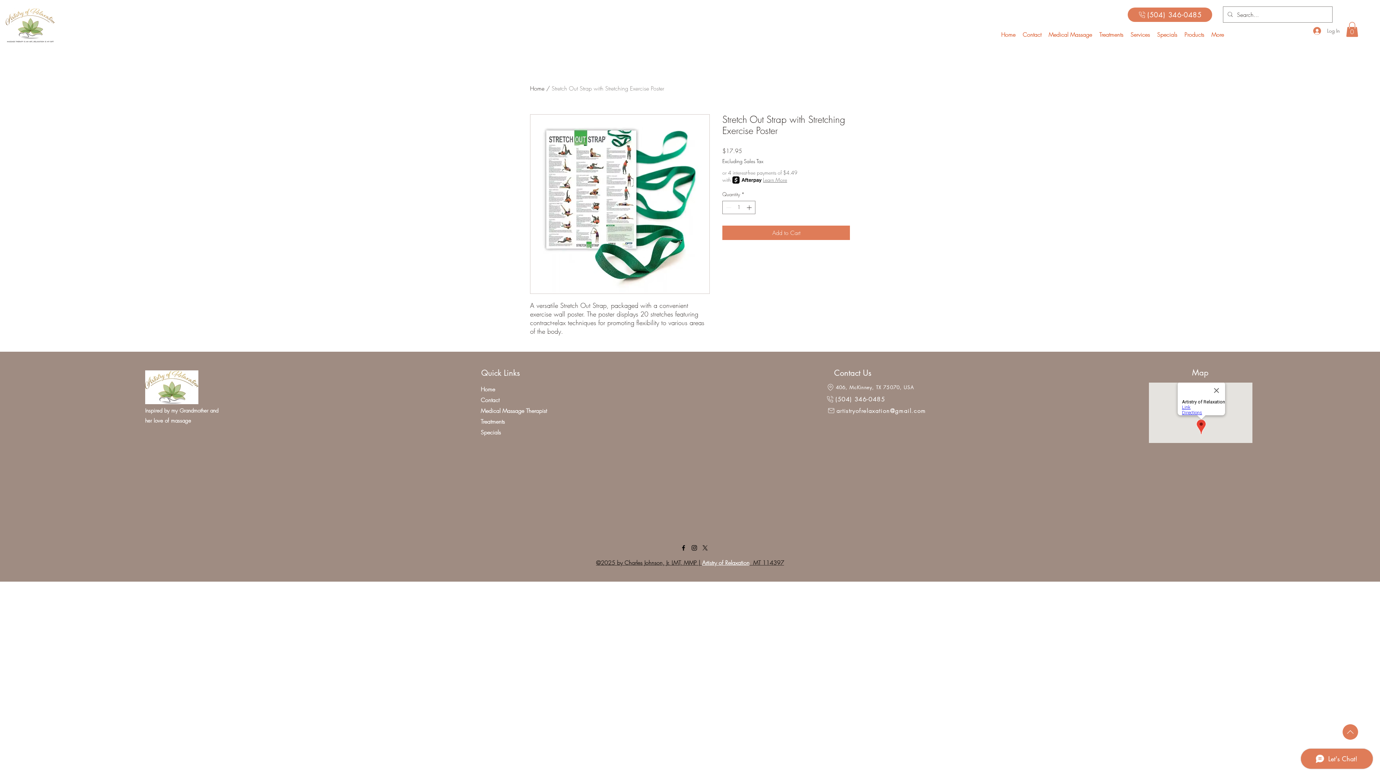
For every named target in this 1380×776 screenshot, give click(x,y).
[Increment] (749, 207)
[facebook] (683, 547)
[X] (705, 547)
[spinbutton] (738, 207)
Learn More (775, 179)
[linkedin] (694, 547)
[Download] (1350, 732)
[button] (1140, 34)
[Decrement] (727, 207)
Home (537, 88)
